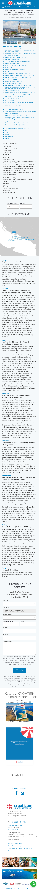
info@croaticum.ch (15, 825)
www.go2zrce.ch (14, 829)
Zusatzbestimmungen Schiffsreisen (20, 848)
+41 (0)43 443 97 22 (18, 822)
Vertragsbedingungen (15, 843)
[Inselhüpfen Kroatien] (19, 874)
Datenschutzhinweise (15, 851)
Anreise (10, 819)
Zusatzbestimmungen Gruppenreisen (21, 846)
